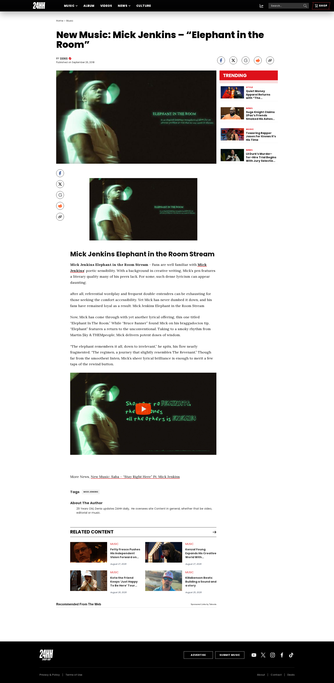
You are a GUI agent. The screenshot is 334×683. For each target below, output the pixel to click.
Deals (291, 675)
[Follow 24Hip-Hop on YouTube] (254, 655)
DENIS (64, 58)
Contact (276, 675)
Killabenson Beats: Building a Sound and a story (200, 581)
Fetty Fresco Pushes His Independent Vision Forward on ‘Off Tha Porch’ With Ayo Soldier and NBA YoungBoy (125, 553)
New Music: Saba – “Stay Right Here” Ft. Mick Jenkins (135, 476)
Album (88, 6)
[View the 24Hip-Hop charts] (261, 6)
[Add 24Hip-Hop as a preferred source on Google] (245, 60)
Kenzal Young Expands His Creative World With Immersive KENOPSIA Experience (200, 553)
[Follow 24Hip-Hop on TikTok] (291, 655)
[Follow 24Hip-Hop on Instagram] (272, 655)
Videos (106, 6)
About (261, 675)
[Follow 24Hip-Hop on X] (263, 655)
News (122, 6)
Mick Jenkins (90, 491)
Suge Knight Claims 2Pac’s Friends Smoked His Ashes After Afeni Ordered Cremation (261, 115)
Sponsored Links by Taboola (203, 604)
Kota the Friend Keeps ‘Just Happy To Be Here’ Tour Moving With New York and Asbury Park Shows (124, 581)
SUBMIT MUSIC (229, 655)
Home (59, 20)
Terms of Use (74, 675)
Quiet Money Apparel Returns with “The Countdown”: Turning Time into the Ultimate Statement (259, 95)
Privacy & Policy (49, 675)
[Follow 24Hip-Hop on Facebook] (282, 655)
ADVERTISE (198, 655)
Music (69, 6)
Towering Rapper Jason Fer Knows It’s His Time (261, 136)
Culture (143, 6)
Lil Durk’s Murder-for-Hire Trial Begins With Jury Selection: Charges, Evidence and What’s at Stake (261, 157)
